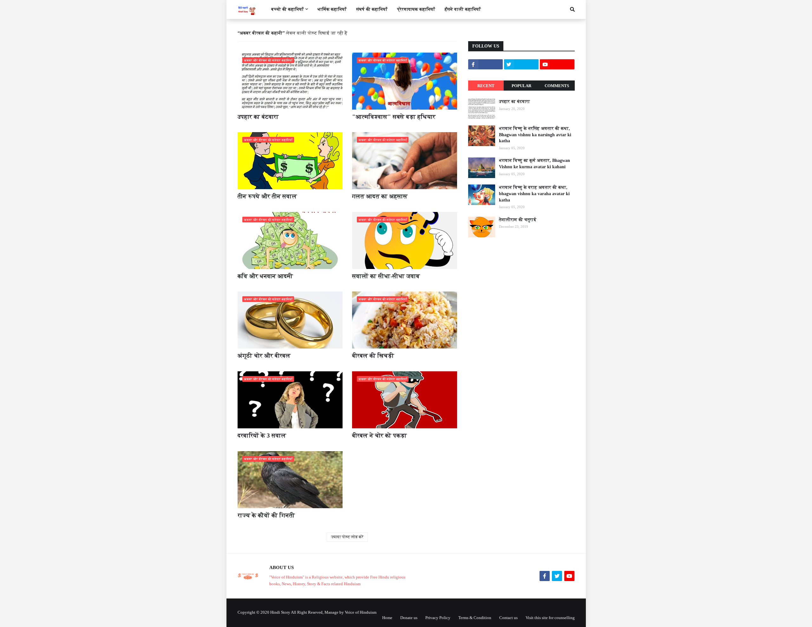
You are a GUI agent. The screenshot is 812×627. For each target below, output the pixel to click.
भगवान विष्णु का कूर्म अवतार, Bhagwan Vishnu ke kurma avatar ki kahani (534, 163)
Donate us (408, 617)
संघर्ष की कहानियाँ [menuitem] (372, 9)
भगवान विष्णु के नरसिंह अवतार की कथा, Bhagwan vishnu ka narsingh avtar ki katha (535, 134)
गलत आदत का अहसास (380, 196)
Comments (557, 85)
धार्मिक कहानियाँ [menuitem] (332, 9)
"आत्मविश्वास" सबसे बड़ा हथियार (393, 116)
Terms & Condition (474, 617)
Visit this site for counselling (550, 617)
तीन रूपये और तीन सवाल (267, 196)
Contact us (508, 617)
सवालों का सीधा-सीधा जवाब (386, 276)
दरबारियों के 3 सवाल (262, 435)
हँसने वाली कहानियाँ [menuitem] (463, 9)
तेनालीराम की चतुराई (517, 219)
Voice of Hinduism (361, 612)
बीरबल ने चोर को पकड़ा (379, 435)
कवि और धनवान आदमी (265, 276)
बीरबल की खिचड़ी (373, 355)
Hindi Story (280, 612)
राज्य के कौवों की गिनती (266, 515)
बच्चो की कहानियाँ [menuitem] (287, 9)
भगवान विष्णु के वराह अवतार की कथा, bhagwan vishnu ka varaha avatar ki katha (534, 193)
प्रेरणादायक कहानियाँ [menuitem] (416, 9)
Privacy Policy (437, 617)
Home (387, 617)
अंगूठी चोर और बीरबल (264, 355)
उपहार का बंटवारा (258, 116)
